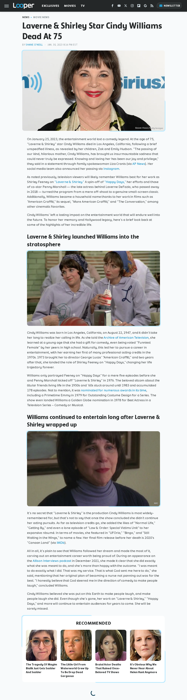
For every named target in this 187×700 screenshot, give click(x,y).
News (25, 17)
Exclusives (50, 6)
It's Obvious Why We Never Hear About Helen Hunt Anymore (143, 668)
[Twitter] (125, 6)
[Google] (145, 6)
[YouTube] (119, 6)
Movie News (41, 17)
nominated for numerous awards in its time (113, 390)
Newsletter (172, 5)
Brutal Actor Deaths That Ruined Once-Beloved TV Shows (108, 668)
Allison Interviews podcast (52, 561)
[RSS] (152, 6)
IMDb (60, 542)
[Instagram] (132, 6)
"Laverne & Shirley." (69, 182)
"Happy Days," (115, 182)
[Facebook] (112, 6)
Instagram (111, 168)
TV (83, 6)
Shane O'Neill (34, 44)
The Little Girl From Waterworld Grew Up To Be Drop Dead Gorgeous (75, 670)
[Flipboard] (139, 6)
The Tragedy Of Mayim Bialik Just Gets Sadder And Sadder (41, 668)
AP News (138, 164)
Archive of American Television (126, 337)
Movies (70, 6)
